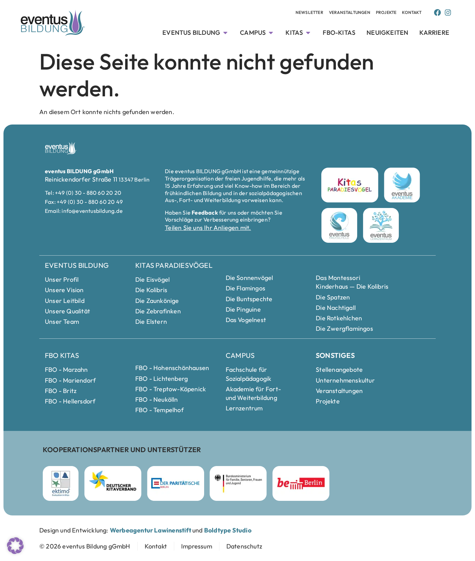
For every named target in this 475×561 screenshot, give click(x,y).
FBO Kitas (62, 355)
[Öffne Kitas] (308, 32)
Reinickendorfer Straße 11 (82, 179)
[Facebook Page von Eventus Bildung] (437, 12)
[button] (15, 545)
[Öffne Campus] (270, 32)
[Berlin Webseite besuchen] (301, 483)
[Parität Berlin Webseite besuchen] (175, 483)
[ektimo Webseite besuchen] (61, 483)
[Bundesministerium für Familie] (238, 483)
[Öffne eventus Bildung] (225, 32)
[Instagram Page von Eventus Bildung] (447, 12)
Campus (240, 355)
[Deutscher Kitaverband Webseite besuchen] (113, 483)
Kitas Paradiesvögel (173, 265)
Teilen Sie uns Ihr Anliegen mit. (208, 228)
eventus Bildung (76, 265)
